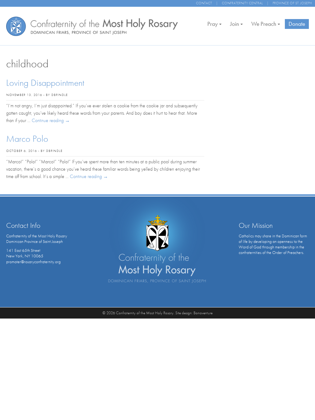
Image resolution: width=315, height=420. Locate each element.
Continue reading (51, 120)
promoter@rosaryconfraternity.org (33, 261)
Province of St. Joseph (292, 3)
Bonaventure (203, 312)
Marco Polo (27, 139)
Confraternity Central (242, 3)
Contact (204, 3)
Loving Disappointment (45, 83)
